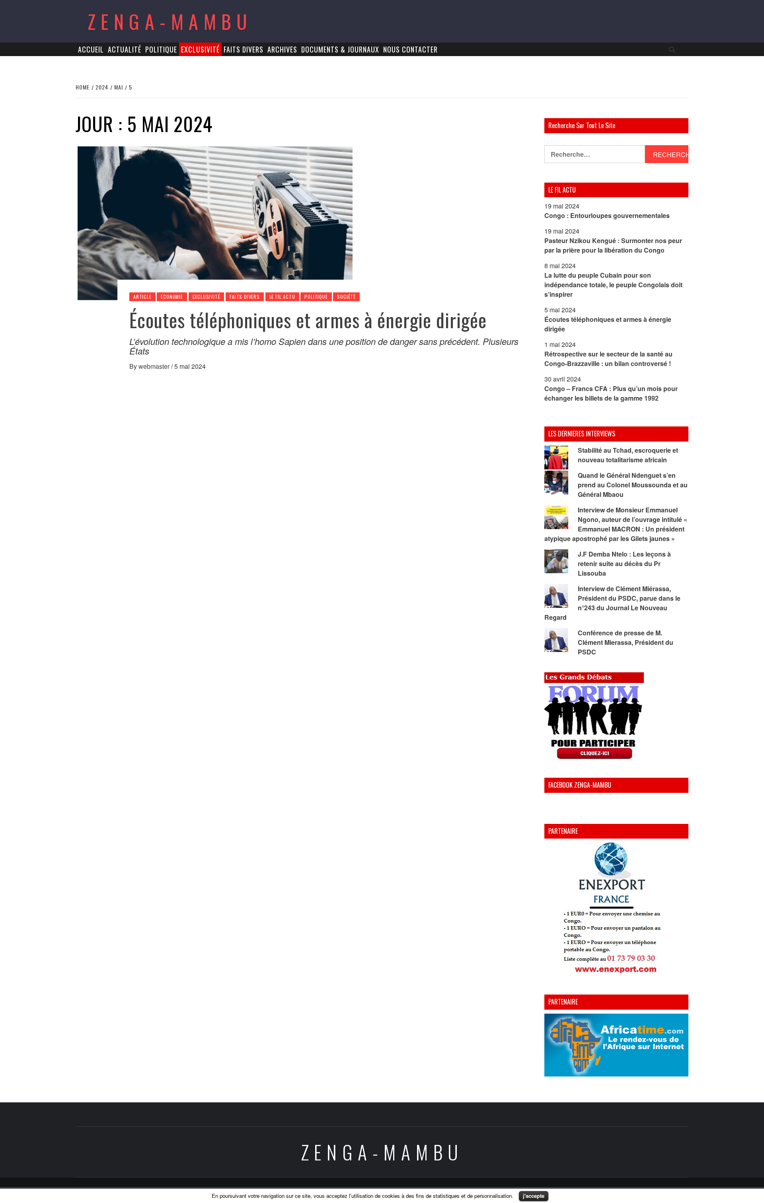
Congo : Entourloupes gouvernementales (607, 215)
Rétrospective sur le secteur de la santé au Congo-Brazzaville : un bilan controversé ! (608, 358)
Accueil (91, 49)
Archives (282, 49)
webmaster (154, 366)
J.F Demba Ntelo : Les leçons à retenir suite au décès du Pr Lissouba (624, 563)
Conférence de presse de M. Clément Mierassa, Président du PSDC (625, 642)
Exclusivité (200, 49)
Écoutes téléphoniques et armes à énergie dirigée (308, 320)
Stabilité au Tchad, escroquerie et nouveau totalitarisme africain (628, 455)
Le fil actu (282, 296)
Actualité (124, 49)
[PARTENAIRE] (616, 910)
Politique (161, 49)
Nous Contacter (410, 49)
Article (142, 296)
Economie (172, 296)
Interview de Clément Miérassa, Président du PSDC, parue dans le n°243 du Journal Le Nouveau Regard (612, 603)
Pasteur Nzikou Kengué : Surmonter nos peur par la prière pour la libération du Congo (613, 245)
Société (346, 296)
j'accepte (533, 1195)
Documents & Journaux (340, 49)
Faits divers (243, 49)
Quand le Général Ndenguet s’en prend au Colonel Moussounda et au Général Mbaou (633, 485)
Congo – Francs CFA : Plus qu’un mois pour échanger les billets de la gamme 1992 (611, 393)
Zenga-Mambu (170, 21)
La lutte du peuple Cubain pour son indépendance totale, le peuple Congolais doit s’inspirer (613, 285)
